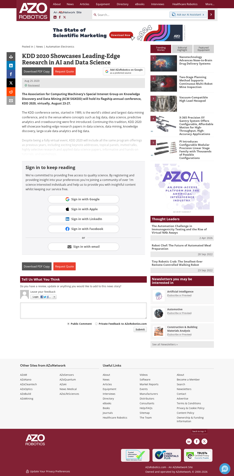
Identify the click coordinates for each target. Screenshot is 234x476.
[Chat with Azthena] (224, 468)
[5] (163, 147)
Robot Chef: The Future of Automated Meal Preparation (181, 246)
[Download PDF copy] (11, 56)
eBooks (107, 403)
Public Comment (81, 323)
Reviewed (34, 85)
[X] (11, 82)
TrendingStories (161, 49)
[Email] (11, 100)
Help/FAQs (146, 408)
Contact (181, 394)
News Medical (68, 389)
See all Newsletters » (165, 344)
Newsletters (184, 389)
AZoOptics (26, 389)
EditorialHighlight (182, 49)
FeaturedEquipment (204, 49)
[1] (163, 63)
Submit (140, 329)
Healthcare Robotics (115, 417)
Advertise (182, 398)
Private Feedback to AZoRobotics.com (123, 323)
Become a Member (188, 379)
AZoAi (63, 384)
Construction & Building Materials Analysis (182, 328)
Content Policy (185, 413)
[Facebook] (11, 74)
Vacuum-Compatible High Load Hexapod (193, 98)
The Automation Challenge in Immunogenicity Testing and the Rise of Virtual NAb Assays (179, 229)
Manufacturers (149, 394)
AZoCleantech (28, 384)
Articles (107, 384)
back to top (198, 431)
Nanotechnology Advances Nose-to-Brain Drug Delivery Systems (195, 60)
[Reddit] (11, 91)
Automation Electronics (60, 46)
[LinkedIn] (11, 65)
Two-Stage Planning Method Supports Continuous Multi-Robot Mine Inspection (196, 82)
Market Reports (149, 384)
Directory (108, 398)
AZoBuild (25, 394)
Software (145, 379)
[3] (163, 103)
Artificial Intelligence (180, 291)
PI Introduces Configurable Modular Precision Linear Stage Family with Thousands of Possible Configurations (195, 150)
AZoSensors (67, 374)
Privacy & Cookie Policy (190, 408)
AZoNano (25, 379)
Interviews (109, 394)
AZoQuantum (68, 379)
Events (144, 389)
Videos (144, 374)
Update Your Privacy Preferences (49, 471)
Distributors (147, 398)
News (39, 46)
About (106, 374)
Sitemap (145, 413)
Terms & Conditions (189, 403)
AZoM (23, 374)
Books (106, 408)
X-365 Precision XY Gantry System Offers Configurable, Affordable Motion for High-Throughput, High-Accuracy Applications (196, 126)
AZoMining (26, 398)
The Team (146, 417)
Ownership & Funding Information (190, 419)
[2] (163, 83)
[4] (163, 123)
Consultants (147, 403)
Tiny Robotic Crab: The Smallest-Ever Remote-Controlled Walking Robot (177, 263)
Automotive (174, 309)
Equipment (109, 389)
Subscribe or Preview (179, 295)
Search (181, 384)
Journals (108, 413)
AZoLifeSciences (69, 394)
